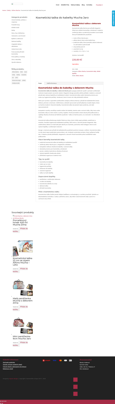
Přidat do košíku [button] (20, 229)
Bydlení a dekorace (17, 38)
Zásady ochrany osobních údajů (12, 364)
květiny (18, 74)
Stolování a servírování (18, 36)
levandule (24, 74)
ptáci (16, 77)
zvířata (23, 80)
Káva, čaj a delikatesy (18, 33)
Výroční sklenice (16, 62)
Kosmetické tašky (91, 71)
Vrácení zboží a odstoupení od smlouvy (14, 366)
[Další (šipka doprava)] (2, 403)
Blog (83, 5)
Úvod (57, 5)
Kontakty (89, 5)
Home (4, 10)
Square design (13, 378)
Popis (40, 83)
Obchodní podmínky (9, 362)
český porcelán (15, 83)
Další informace (52, 83)
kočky (13, 74)
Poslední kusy (16, 25)
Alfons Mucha (16, 10)
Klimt (21, 72)
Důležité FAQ (65, 5)
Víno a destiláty (16, 59)
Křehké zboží (15, 27)
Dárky (9, 10)
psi (13, 77)
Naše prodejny (75, 5)
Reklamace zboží (8, 369)
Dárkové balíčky (16, 41)
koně (25, 72)
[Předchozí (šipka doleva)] (0, 403)
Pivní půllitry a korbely (18, 57)
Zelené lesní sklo (17, 49)
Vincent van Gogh (16, 80)
